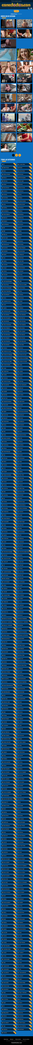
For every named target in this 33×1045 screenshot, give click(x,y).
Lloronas (5, 605)
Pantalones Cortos (6, 738)
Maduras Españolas (23, 618)
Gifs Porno (5, 505)
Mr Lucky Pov (6, 678)
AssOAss (5, 207)
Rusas (20, 829)
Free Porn (21, 481)
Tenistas (5, 942)
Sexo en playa (21, 875)
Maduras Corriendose (7, 618)
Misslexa (5, 662)
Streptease (21, 922)
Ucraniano (21, 975)
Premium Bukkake (7, 792)
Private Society (6, 795)
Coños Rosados (6, 344)
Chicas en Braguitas (7, 287)
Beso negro (5, 237)
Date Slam (5, 394)
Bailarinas (5, 217)
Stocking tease (22, 919)
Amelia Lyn (21, 191)
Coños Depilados (22, 324)
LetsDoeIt (5, 591)
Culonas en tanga (6, 381)
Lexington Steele (6, 595)
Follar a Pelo (21, 474)
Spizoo (20, 915)
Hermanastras (22, 531)
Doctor (20, 408)
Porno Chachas (6, 772)
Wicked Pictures (22, 1009)
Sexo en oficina (22, 872)
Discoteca (21, 404)
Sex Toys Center (22, 845)
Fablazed (21, 441)
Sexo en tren (21, 879)
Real (20, 802)
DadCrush (21, 388)
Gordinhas (21, 511)
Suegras (5, 929)
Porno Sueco (21, 782)
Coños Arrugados (6, 318)
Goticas (4, 515)
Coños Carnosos (22, 321)
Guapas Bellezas (6, 518)
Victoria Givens (22, 989)
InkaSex (4, 548)
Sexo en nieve (6, 872)
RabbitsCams (21, 798)
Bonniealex (21, 244)
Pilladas (20, 765)
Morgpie (20, 671)
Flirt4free (20, 471)
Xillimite (5, 1015)
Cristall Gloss (6, 371)
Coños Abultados (22, 314)
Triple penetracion (22, 972)
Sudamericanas (22, 925)
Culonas (20, 378)
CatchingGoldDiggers (7, 281)
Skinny (4, 909)
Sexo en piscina (6, 875)
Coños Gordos (22, 328)
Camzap (20, 274)
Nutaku (20, 715)
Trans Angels (21, 965)
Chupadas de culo (7, 301)
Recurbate (21, 805)
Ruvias (4, 832)
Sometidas (5, 915)
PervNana (5, 758)
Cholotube (21, 294)
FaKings (5, 448)
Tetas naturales (22, 942)
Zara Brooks (21, 1029)
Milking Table (21, 655)
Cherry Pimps (6, 284)
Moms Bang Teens (22, 665)
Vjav (20, 999)
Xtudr (4, 1019)
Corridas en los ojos (23, 361)
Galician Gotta (21, 491)
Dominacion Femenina (23, 411)
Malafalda (21, 625)
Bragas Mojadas (22, 247)
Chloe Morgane (6, 294)
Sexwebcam (21, 899)
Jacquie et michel (6, 558)
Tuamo (4, 975)
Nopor (4, 712)
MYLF (4, 695)
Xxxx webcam (6, 1022)
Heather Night (21, 521)
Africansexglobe (22, 177)
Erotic (4, 431)
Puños (20, 795)
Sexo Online (5, 885)
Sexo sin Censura (6, 892)
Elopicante (5, 418)
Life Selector (21, 595)
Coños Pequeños (6, 341)
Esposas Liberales (6, 438)
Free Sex (5, 485)
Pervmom (21, 755)
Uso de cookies (26, 1039)
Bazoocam (21, 224)
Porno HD (21, 775)
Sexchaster (5, 849)
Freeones (21, 485)
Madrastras (21, 611)
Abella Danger (6, 167)
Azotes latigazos (6, 214)
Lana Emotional (6, 581)
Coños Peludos (22, 338)
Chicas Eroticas (22, 287)
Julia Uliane (21, 571)
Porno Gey (5, 775)
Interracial (5, 555)
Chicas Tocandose (7, 291)
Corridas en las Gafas (7, 358)
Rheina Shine (5, 815)
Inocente (20, 548)
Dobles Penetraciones (7, 408)
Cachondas (21, 257)
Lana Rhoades (22, 581)
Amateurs (5, 191)
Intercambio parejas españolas (24, 551)
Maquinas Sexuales (23, 631)
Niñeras (20, 705)
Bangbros (5, 221)
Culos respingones (22, 384)
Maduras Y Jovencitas (7, 621)
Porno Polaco (21, 778)
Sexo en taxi (5, 879)
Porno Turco (5, 785)
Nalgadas (21, 695)
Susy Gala (5, 932)
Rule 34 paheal (6, 829)
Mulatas (20, 685)
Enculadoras (21, 424)
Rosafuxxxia (5, 822)
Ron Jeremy (21, 818)
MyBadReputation (6, 692)
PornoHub (21, 785)
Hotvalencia (21, 538)
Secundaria (21, 842)
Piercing (20, 762)
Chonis (4, 297)
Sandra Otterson (22, 835)
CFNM (20, 281)
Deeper (20, 398)
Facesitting (21, 444)
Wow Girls (21, 1012)
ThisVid (4, 952)
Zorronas (5, 1032)
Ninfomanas (5, 708)
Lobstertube (21, 605)
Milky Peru (5, 658)
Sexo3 (4, 895)
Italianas (20, 555)
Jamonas (21, 558)
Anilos (20, 194)
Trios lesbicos (6, 972)
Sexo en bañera (6, 862)
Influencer (21, 545)
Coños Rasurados (22, 341)
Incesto (4, 541)
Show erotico (5, 905)
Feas (4, 454)
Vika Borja (5, 995)
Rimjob (4, 818)
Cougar (4, 368)
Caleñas (5, 261)
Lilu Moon (21, 598)
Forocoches (5, 478)
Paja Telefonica (6, 732)
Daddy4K (5, 391)
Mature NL (5, 641)
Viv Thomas (5, 999)
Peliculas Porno (6, 748)
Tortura (20, 962)
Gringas (20, 515)
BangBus (21, 221)
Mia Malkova (21, 648)
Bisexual (5, 241)
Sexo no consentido (23, 882)
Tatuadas (5, 939)
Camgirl (5, 267)
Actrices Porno (22, 171)
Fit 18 (4, 468)
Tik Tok (4, 955)
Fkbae (20, 468)
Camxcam (5, 274)
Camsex (5, 271)
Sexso (20, 895)
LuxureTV (21, 608)
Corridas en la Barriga (7, 354)
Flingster (5, 471)
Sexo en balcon (22, 859)
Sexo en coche (6, 869)
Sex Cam (5, 845)
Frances (4, 481)
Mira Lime (21, 658)
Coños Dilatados (6, 328)
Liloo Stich (5, 598)
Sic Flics (20, 905)
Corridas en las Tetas (7, 361)
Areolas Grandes (22, 201)
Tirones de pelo (6, 959)
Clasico (20, 304)
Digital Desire (21, 401)
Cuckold (5, 374)
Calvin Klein (21, 261)
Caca (4, 257)
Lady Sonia (21, 578)
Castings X (21, 277)
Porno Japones (6, 778)
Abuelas (20, 167)
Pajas (20, 732)
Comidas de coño (6, 311)
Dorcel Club (5, 414)
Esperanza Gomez (22, 434)
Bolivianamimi (6, 244)
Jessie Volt (21, 561)
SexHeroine (5, 852)
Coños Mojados (6, 338)
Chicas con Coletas (23, 284)
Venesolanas (5, 989)
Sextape (4, 899)
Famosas (21, 448)
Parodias (5, 745)
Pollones (20, 768)
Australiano (21, 207)
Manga (20, 628)
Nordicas (21, 712)
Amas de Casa (22, 187)
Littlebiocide (5, 601)
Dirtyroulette (5, 404)
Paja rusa (21, 728)
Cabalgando (21, 254)
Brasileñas (5, 251)
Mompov (5, 665)
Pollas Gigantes (6, 768)
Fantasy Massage (6, 451)
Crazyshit (21, 368)
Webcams (21, 1006)
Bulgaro (4, 254)
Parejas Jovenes (22, 742)
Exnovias (5, 441)
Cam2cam (5, 264)
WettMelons (5, 1009)
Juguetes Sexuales (7, 571)
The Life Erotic (22, 949)
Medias (4, 645)
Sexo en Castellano (22, 865)
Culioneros (5, 378)
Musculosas (5, 688)
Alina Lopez (21, 181)
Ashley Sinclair (22, 204)
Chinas (20, 291)
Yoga (4, 1026)
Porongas (5, 788)
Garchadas (21, 495)
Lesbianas (5, 588)
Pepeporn (5, 752)
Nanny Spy (5, 698)
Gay (4, 498)
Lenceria (20, 585)
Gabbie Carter (21, 488)
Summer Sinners (22, 929)
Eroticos (20, 431)
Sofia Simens (21, 912)
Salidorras (21, 832)
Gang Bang (5, 495)
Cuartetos (21, 371)
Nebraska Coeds (6, 702)
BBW (4, 231)
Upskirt (20, 979)
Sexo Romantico (6, 889)
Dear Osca (5, 398)
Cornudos (21, 348)
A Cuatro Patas (22, 164)
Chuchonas (21, 297)
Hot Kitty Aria (5, 538)
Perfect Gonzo (22, 752)
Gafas (4, 491)
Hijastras (5, 535)
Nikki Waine (5, 705)
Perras (4, 755)
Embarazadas (6, 421)
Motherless (21, 675)
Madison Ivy (5, 611)
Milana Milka (21, 651)
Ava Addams (5, 211)
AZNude (20, 211)
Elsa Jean (21, 418)
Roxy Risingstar (22, 822)
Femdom (21, 454)
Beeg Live (5, 234)
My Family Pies (22, 688)
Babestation (21, 214)
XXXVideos (21, 1019)
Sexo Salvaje (21, 889)
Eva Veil (20, 438)
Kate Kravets (5, 575)
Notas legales (18, 1039)
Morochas (5, 675)
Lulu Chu (5, 608)
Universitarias (6, 979)
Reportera (5, 812)
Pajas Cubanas (6, 735)
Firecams (5, 464)
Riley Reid (21, 815)
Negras (20, 702)
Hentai (4, 525)
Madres (4, 615)
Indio (4, 545)
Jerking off (5, 561)
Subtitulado (5, 925)
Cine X (4, 304)
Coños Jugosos (22, 331)
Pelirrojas (21, 748)
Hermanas (5, 531)
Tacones (5, 935)
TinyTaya (20, 955)
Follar (16, 11)
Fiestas (20, 461)
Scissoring (21, 839)
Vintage (20, 995)
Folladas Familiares (7, 474)
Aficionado (21, 174)
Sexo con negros (6, 859)
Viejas (4, 992)
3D (3, 164)
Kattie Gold (21, 575)
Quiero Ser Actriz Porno (7, 798)
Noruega (5, 715)
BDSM (20, 231)
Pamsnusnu (21, 735)
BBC (4, 227)
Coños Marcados (6, 334)
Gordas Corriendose (23, 508)
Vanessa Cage (6, 985)
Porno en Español (22, 772)
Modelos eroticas (22, 662)
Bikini (20, 237)
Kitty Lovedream (6, 578)
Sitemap (11, 1039)
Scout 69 (5, 842)
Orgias (20, 725)
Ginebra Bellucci (22, 505)
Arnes (4, 204)
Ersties (4, 434)
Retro (20, 812)
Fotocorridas (21, 478)
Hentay (20, 528)
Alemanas (5, 181)
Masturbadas (21, 638)
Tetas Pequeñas (6, 945)
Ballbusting (21, 217)
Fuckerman (5, 488)
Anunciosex (5, 201)
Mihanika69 (5, 651)
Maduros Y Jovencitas (7, 625)
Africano (5, 177)
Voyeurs (20, 1002)
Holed (20, 535)
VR (3, 1006)
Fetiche (4, 461)
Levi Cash (21, 591)
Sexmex (4, 855)
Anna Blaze (5, 197)
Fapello (20, 451)
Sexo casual (21, 855)
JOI (4, 565)
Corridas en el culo (22, 351)
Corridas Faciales (6, 364)
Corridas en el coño (7, 351)
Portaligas (21, 788)
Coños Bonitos (6, 321)
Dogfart (4, 411)
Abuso (4, 171)
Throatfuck (21, 952)
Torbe (4, 962)
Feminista (5, 458)
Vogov (4, 1002)
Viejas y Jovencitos (22, 992)
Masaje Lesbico (6, 635)
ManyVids (5, 631)
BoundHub (5, 247)
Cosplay (20, 364)
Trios (20, 969)
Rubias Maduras (6, 825)
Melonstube (5, 648)
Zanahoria (5, 1029)
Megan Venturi (22, 645)
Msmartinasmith (22, 678)
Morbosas (21, 668)
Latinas (4, 585)
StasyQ (4, 919)
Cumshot (5, 388)
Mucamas (5, 682)
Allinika (4, 184)
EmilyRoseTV (21, 421)
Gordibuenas (5, 511)
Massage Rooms (6, 638)
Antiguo (20, 197)
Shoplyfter (21, 902)
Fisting (20, 464)
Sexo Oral (21, 885)
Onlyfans (21, 722)
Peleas (20, 745)
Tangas (20, 935)
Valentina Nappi (22, 982)
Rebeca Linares (6, 805)
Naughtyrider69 (22, 698)
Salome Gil (5, 835)
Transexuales (6, 969)
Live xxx (20, 601)
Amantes (21, 184)
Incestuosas (21, 541)
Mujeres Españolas (22, 682)
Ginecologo (5, 508)
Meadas (20, 641)
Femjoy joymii (21, 458)
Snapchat (21, 909)
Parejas (20, 738)
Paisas (4, 728)
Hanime (20, 518)
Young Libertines (22, 1026)
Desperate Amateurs (7, 401)
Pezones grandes (6, 762)
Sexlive (20, 852)
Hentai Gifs (21, 525)
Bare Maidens (6, 224)
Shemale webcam (6, 902)
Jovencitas (21, 565)
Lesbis (20, 588)
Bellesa (20, 234)
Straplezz (5, 922)
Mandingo (5, 628)
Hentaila (5, 528)
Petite (20, 758)
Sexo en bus (5, 865)
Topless (20, 959)
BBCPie (20, 227)
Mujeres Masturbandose (8, 685)
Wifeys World (5, 1012)
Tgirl (20, 945)
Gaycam (20, 498)
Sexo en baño (21, 862)
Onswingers (5, 725)
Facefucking (5, 444)
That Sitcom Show (6, 949)
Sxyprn (20, 932)
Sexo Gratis (5, 882)
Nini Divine (21, 708)
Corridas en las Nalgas (23, 358)
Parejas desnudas (6, 742)
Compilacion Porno (23, 311)
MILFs (4, 655)
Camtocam (21, 271)
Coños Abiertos (6, 314)
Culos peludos (6, 384)
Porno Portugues (6, 782)
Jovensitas (5, 568)
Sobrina (4, 912)
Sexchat (20, 849)
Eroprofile (21, 428)
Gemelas (5, 501)
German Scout (22, 501)
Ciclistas (20, 301)
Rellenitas (21, 808)
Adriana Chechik (6, 174)
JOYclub (20, 568)
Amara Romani (6, 187)
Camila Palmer (22, 267)
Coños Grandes (6, 331)
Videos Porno (14, 14)
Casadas (5, 277)
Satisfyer (5, 839)
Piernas (4, 765)
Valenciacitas (6, 982)
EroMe (4, 428)
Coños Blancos (22, 318)
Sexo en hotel (21, 869)
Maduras (21, 615)
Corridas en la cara (22, 354)
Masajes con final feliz (23, 635)
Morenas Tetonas (6, 671)
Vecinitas (21, 985)
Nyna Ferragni (6, 718)
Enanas (4, 424)
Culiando (21, 374)
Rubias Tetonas (22, 825)
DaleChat (21, 391)
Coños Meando (22, 334)
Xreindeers (21, 1015)
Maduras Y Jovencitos (23, 621)
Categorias (6, 1039)
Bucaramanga (22, 251)
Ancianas (5, 194)
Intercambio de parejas (7, 551)
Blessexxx (21, 241)
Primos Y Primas (22, 792)
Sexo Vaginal (21, 892)
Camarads (21, 264)
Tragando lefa (6, 965)
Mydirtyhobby (21, 692)
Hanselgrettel (6, 521)
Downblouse (21, 414)
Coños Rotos (21, 344)
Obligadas (21, 718)
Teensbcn (21, 939)
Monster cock (6, 668)
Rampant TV (5, 802)
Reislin (4, 808)
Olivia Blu (5, 722)
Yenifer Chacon (22, 1022)
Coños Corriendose (7, 324)
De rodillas (21, 394)
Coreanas (5, 348)
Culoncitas (21, 381)
